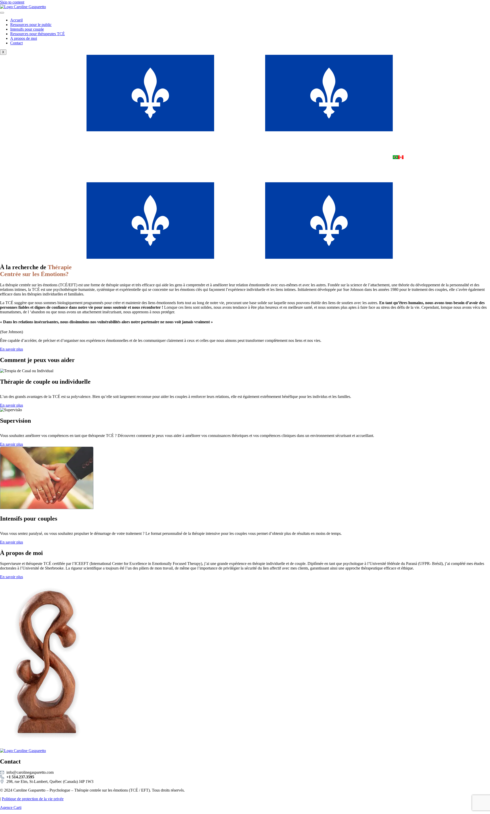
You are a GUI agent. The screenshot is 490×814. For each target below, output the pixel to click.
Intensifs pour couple (27, 29)
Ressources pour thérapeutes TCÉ (37, 34)
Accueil (16, 20)
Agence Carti (10, 807)
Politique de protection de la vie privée (33, 799)
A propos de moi (23, 38)
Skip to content (12, 2)
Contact (16, 43)
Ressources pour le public (31, 24)
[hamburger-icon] (2, 13)
